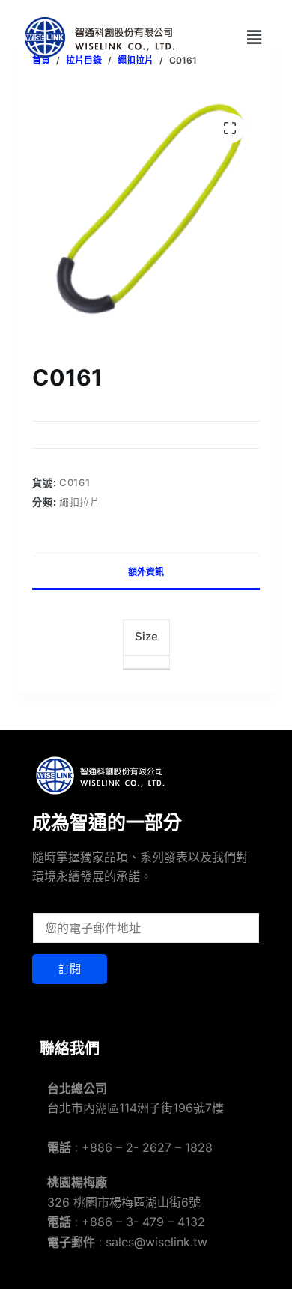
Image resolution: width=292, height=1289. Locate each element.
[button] (254, 37)
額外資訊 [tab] (146, 571)
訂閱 (69, 969)
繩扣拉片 (79, 502)
